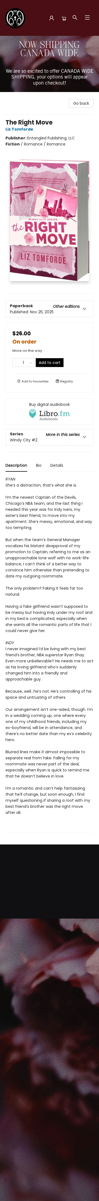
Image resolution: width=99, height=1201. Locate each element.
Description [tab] (16, 465)
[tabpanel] (50, 654)
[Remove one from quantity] (16, 363)
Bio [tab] (39, 465)
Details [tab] (56, 465)
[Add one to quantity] (30, 363)
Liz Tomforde (19, 129)
